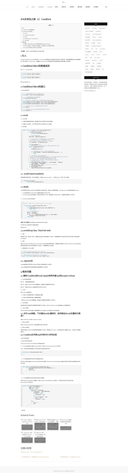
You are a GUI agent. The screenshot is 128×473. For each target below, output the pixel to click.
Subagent (87, 60)
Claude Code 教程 (89, 31)
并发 (28, 451)
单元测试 (99, 63)
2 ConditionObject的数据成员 (27, 29)
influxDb (87, 43)
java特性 (93, 43)
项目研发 (72, 6)
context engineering (96, 34)
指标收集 (99, 66)
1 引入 (22, 28)
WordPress (94, 60)
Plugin (100, 51)
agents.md (87, 28)
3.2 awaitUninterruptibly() (28, 35)
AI (27, 6)
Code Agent (98, 31)
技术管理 (96, 6)
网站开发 (64, 6)
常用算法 (93, 66)
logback (87, 48)
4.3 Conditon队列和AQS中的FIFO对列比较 (32, 47)
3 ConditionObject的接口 (27, 31)
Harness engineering (96, 40)
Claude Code (102, 28)
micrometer (102, 48)
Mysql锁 (95, 51)
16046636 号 (71, 471)
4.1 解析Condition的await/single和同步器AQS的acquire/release (36, 44)
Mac (92, 48)
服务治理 (80, 6)
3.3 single (25, 36)
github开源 (87, 40)
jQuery (99, 43)
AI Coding (94, 28)
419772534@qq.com (90, 90)
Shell (86, 57)
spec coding (97, 57)
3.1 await (25, 33)
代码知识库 (87, 63)
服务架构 (88, 6)
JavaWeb (41, 6)
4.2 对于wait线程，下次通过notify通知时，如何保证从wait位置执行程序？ (39, 45)
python (92, 54)
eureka (100, 37)
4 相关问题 (23, 42)
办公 (94, 63)
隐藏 (52, 25)
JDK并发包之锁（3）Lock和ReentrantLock (70, 457)
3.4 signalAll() (26, 40)
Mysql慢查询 (88, 51)
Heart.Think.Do (60, 471)
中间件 (56, 6)
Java (33, 6)
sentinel (104, 54)
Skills (91, 57)
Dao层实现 (87, 37)
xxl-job (100, 60)
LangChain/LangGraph (96, 45)
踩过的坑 (98, 69)
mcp (96, 48)
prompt (87, 54)
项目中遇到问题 (88, 72)
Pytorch (98, 54)
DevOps (94, 37)
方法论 (86, 69)
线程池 (92, 69)
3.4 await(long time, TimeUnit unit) (30, 38)
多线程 (86, 66)
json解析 (87, 45)
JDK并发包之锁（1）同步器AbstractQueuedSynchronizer (35, 457)
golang (49, 6)
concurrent (37, 451)
